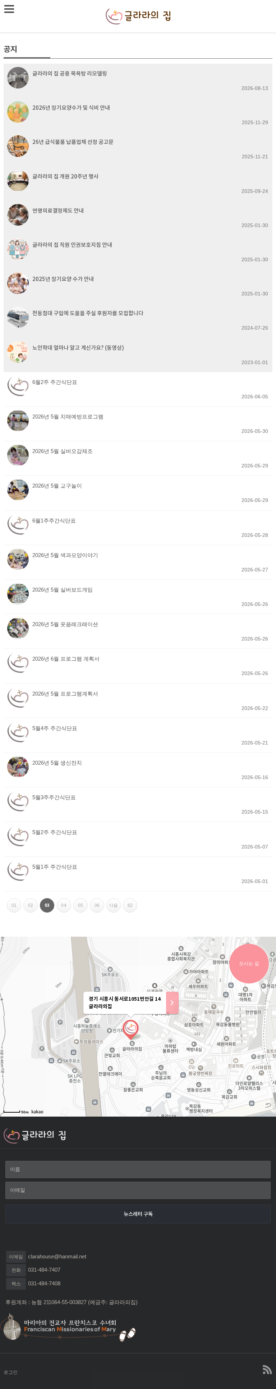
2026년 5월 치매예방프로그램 (68, 416)
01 (16, 903)
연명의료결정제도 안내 (58, 210)
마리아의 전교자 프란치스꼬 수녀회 (72, 1327)
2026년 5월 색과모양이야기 (65, 555)
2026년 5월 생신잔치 (57, 763)
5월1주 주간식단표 (54, 867)
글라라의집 (138, 16)
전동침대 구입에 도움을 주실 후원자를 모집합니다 (87, 313)
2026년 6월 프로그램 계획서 (66, 659)
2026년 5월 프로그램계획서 (65, 694)
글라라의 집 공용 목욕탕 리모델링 (69, 73)
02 (33, 903)
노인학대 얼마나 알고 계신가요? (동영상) (78, 347)
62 (132, 903)
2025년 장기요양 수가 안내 (63, 279)
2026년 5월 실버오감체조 (62, 451)
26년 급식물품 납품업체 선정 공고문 (73, 142)
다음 (115, 903)
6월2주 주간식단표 (54, 382)
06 (99, 903)
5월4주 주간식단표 (54, 728)
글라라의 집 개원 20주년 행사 (65, 176)
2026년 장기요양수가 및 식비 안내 (71, 107)
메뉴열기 (9, 9)
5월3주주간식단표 (54, 797)
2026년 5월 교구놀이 (57, 486)
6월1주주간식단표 (54, 520)
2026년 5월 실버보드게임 (62, 590)
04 (66, 903)
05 (83, 903)
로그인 (11, 1372)
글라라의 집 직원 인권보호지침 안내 (72, 244)
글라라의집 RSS (267, 1370)
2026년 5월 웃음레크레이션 (65, 624)
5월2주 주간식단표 (54, 832)
